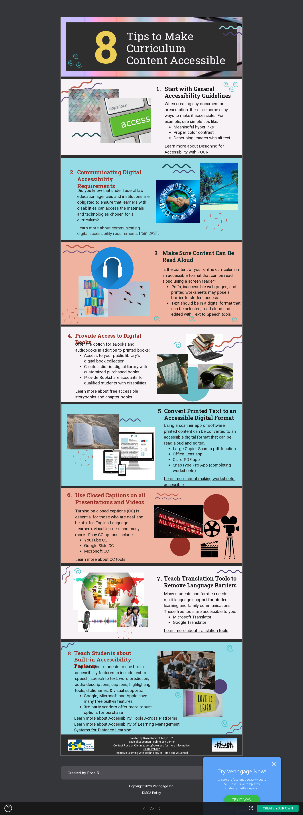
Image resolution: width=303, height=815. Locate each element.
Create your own (278, 808)
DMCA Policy (151, 793)
